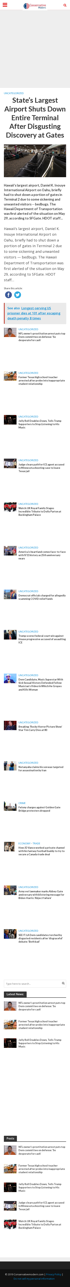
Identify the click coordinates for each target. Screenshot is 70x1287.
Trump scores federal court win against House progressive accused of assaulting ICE (42, 639)
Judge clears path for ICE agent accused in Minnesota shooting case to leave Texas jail (41, 468)
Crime (22, 803)
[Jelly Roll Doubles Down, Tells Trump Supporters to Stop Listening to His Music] (10, 419)
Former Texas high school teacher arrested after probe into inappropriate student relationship (41, 380)
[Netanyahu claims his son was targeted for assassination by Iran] (10, 765)
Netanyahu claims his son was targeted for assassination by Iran (40, 769)
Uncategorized (14, 93)
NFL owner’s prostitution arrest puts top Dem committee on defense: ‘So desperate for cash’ (41, 337)
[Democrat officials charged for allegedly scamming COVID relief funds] (10, 594)
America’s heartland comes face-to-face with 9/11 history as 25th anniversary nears (42, 555)
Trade (36, 843)
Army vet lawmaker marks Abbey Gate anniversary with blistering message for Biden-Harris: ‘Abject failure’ (41, 895)
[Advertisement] (35, 49)
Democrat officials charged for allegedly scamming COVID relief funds (42, 597)
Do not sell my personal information (34, 1278)
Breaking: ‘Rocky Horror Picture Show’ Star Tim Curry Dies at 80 (40, 728)
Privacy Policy (53, 1274)
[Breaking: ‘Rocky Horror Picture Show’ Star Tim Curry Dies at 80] (10, 725)
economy (24, 843)
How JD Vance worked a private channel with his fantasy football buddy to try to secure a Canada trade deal (41, 851)
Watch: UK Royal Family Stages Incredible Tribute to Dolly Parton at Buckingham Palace (39, 511)
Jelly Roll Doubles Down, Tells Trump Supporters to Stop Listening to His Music (39, 424)
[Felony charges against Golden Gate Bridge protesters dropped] (10, 806)
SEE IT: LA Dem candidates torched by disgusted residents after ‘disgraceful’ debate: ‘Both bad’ (40, 938)
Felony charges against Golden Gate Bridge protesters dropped (39, 809)
